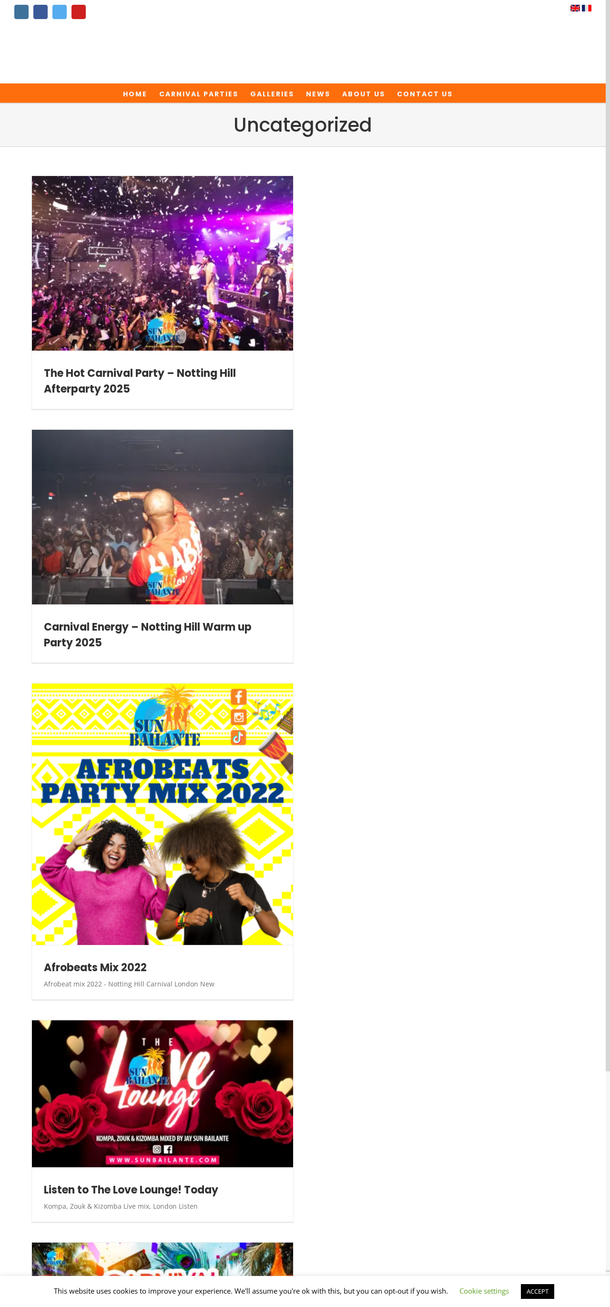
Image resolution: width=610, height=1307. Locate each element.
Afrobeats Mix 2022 (95, 967)
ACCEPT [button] (538, 1291)
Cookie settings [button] (484, 1291)
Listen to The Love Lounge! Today (131, 1190)
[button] (468, 93)
